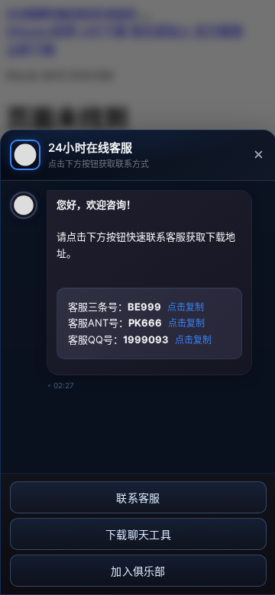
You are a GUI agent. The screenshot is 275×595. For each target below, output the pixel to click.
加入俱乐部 (138, 571)
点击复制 (185, 307)
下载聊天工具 (138, 535)
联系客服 (138, 498)
